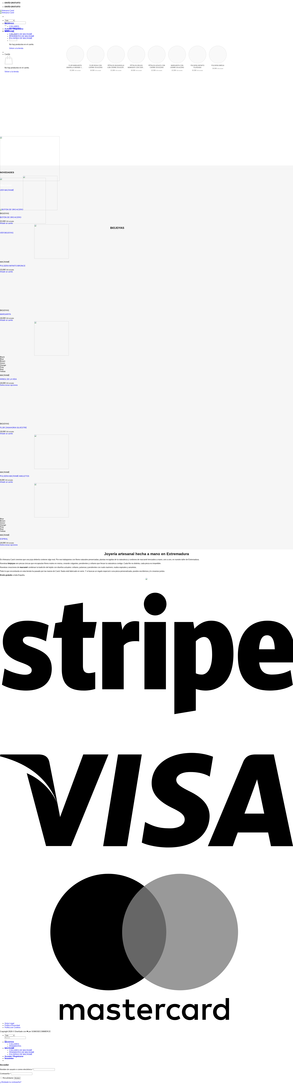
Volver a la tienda (16, 48)
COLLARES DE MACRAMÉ (20, 34)
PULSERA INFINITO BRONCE (12, 266)
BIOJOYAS (9, 23)
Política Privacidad (12, 1025)
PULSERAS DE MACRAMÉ (20, 38)
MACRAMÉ (9, 31)
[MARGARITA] (17, 306)
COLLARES (14, 26)
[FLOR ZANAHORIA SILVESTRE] (17, 420)
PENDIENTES (15, 28)
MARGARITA (5, 314)
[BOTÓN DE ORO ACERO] (28, 210)
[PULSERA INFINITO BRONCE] (34, 258)
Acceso (17, 1078)
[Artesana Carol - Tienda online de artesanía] (7, 12)
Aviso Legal (9, 1023)
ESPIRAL (4, 539)
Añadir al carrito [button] (6, 223)
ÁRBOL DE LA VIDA (8, 379)
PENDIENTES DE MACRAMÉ (21, 36)
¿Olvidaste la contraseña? (10, 1082)
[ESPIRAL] (34, 517)
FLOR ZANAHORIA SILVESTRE (13, 428)
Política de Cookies (12, 1027)
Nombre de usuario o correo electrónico (16, 1069)
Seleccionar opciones (9, 385)
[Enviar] (5, 25)
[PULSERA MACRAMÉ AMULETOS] (34, 468)
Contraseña (5, 1074)
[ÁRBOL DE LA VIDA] (34, 355)
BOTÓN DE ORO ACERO (10, 217)
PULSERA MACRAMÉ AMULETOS (14, 476)
